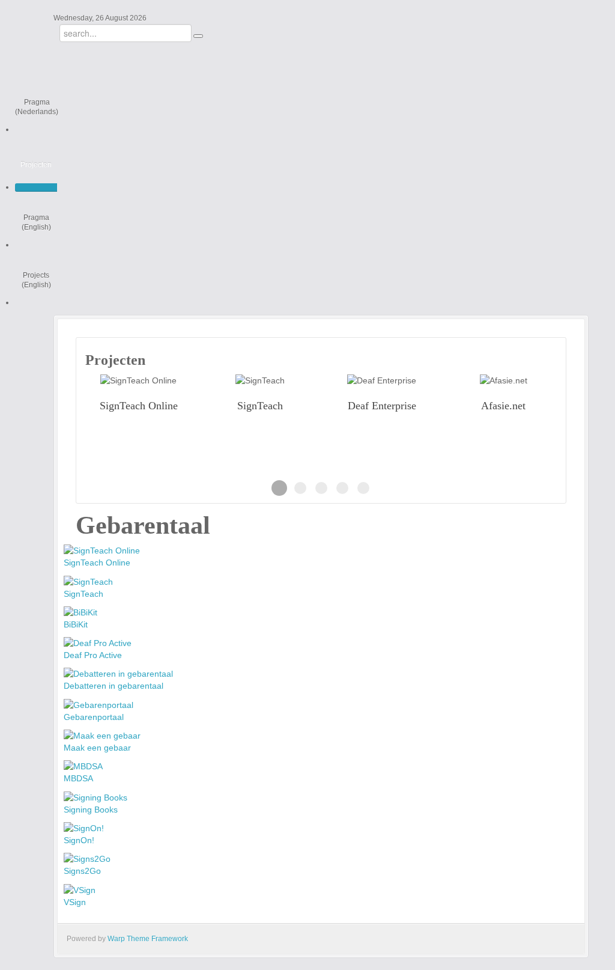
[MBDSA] (83, 765)
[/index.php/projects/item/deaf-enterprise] (381, 380)
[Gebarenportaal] (98, 704)
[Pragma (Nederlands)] (36, 130)
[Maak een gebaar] (102, 735)
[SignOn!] (84, 827)
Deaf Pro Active (93, 655)
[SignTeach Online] (102, 550)
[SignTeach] (88, 580)
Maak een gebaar (97, 747)
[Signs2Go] (87, 858)
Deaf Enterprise (382, 406)
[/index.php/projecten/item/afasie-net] (503, 380)
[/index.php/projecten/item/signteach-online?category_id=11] (138, 380)
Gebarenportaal (94, 717)
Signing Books (91, 809)
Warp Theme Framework (148, 939)
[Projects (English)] (36, 303)
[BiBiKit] (80, 612)
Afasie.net (503, 406)
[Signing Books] (95, 796)
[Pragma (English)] (36, 245)
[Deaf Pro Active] (98, 642)
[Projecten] (36, 187)
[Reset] (198, 36)
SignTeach (260, 406)
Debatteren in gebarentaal (113, 686)
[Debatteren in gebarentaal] (118, 673)
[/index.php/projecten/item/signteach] (260, 380)
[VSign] (79, 889)
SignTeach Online (139, 406)
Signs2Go (82, 871)
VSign (75, 902)
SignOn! (79, 840)
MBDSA (78, 778)
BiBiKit (76, 624)
